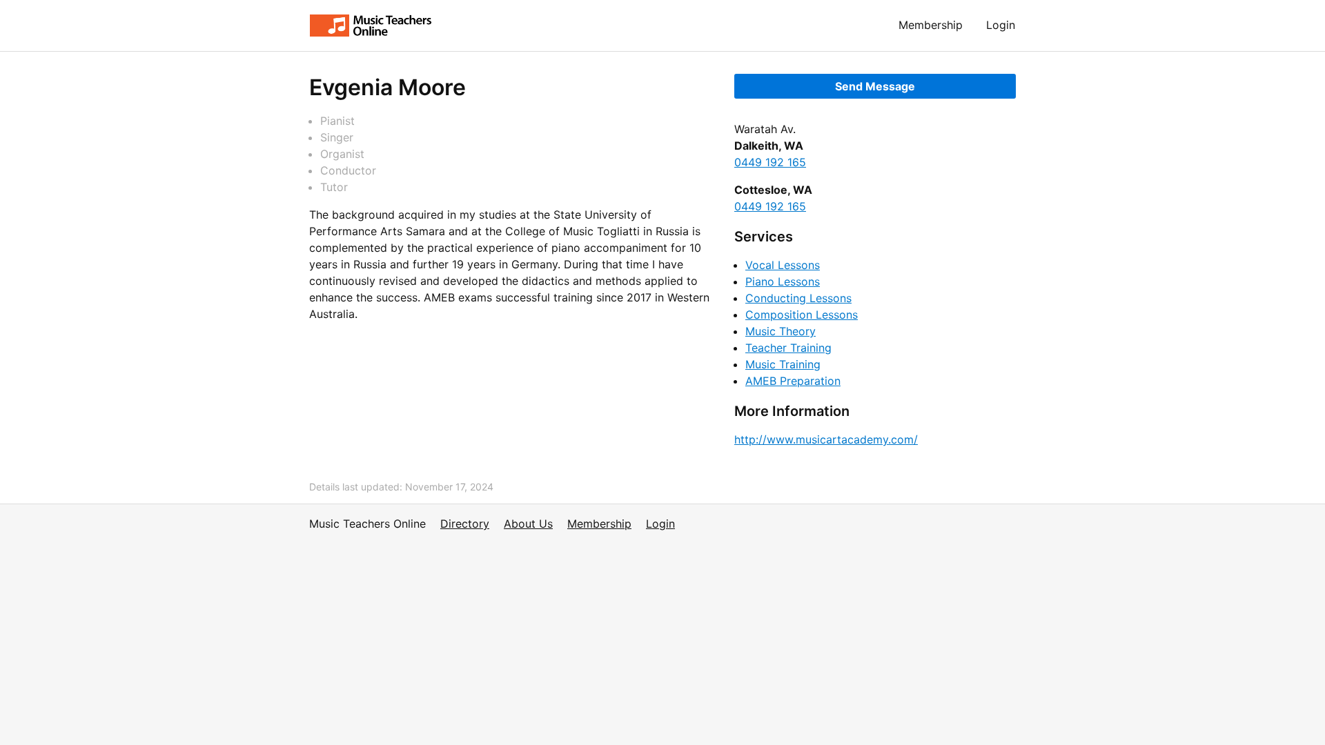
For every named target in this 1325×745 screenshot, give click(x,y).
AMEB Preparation (793, 381)
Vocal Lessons (782, 265)
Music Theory (780, 331)
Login (1000, 25)
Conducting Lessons (798, 298)
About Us (528, 523)
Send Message (875, 86)
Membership (931, 25)
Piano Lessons (782, 281)
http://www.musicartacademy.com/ (826, 439)
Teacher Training (788, 348)
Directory (464, 523)
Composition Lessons (801, 314)
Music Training (783, 364)
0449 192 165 (770, 162)
